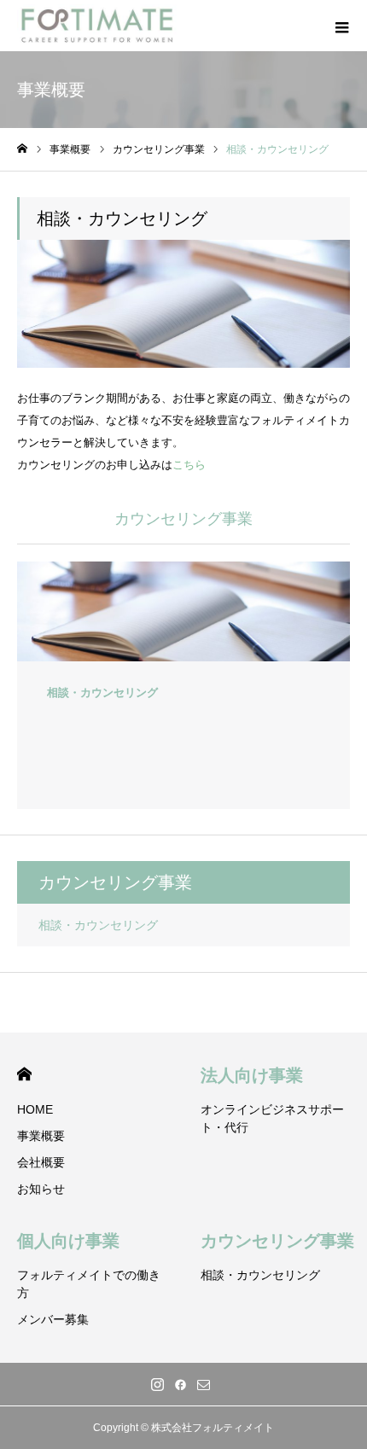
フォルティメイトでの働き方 (88, 1284)
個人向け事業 (68, 1240)
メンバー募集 (53, 1319)
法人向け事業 (252, 1075)
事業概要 (41, 1136)
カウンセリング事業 (277, 1240)
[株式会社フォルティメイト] (97, 25)
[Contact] (204, 1384)
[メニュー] (341, 25)
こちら (189, 464)
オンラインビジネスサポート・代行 (272, 1118)
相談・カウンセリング (98, 925)
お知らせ (41, 1189)
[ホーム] (22, 148)
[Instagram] (157, 1384)
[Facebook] (180, 1384)
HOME (24, 1074)
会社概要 (41, 1162)
